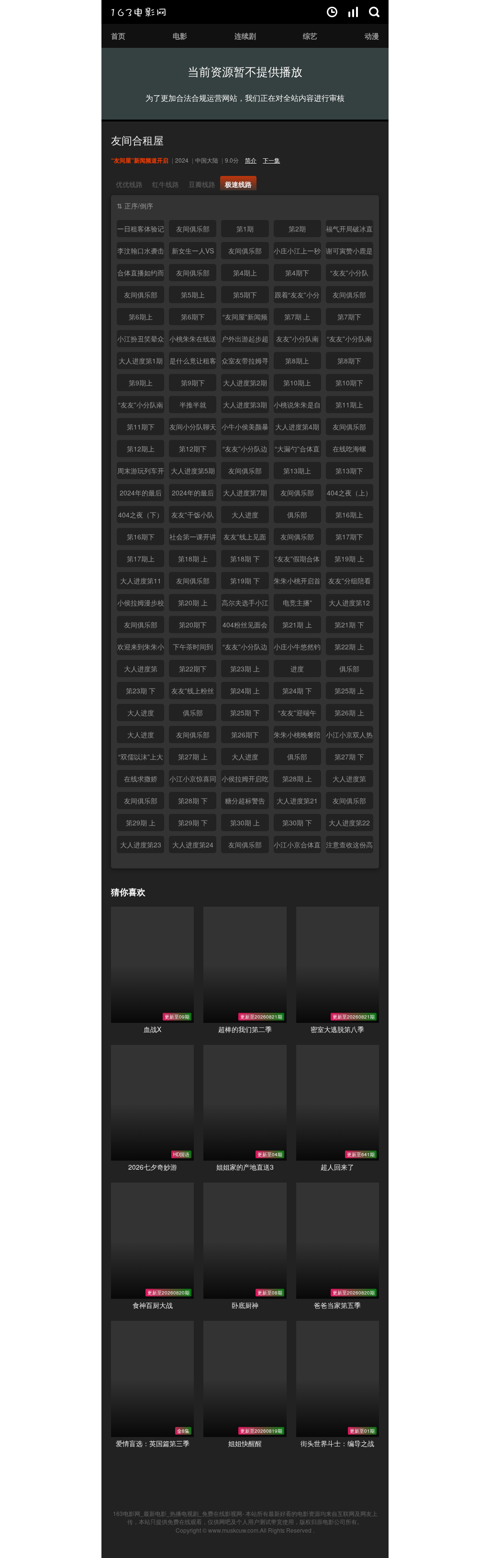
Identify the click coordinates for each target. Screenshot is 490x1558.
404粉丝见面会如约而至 (245, 626)
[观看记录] (332, 12)
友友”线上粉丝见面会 (192, 692)
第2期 (297, 228)
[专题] (353, 12)
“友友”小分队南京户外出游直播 (140, 406)
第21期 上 (297, 624)
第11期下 (141, 426)
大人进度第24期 (192, 846)
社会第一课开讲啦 (192, 538)
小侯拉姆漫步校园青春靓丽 (140, 604)
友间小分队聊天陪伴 (192, 428)
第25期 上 (349, 690)
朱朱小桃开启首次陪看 (297, 582)
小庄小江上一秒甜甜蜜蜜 (297, 252)
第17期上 (141, 558)
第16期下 (141, 536)
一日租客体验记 (140, 228)
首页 (118, 36)
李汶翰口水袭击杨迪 (140, 252)
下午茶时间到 (193, 646)
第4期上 (245, 272)
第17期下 (349, 536)
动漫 (372, 36)
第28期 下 (193, 800)
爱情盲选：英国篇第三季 (152, 1443)
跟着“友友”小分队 (297, 296)
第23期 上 (245, 668)
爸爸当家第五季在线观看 (337, 1241)
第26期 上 (349, 712)
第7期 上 (297, 316)
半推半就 (192, 404)
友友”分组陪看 (349, 580)
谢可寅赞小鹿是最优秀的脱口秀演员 (349, 252)
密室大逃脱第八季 (337, 1029)
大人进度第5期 (193, 470)
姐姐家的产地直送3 (245, 1167)
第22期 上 (349, 646)
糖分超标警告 (245, 800)
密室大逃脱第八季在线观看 (337, 965)
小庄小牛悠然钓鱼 (297, 648)
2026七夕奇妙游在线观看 (152, 1103)
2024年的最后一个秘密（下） (192, 494)
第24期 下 (297, 690)
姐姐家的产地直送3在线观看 (244, 1103)
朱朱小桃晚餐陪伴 (297, 736)
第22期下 (193, 668)
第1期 (245, 228)
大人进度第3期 (245, 404)
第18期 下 (245, 558)
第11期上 (349, 404)
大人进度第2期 (245, 382)
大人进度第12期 (349, 604)
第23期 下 (141, 690)
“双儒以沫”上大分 (140, 758)
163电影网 (138, 12)
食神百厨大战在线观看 (152, 1241)
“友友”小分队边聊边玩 (245, 450)
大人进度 (245, 514)
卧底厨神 (245, 1305)
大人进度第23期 (140, 846)
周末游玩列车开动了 (140, 472)
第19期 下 (245, 580)
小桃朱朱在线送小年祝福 (192, 340)
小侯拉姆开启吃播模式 (245, 780)
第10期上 (297, 382)
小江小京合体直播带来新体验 (297, 846)
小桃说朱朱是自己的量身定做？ (297, 406)
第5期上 (193, 294)
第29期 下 (193, 822)
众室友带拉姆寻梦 (245, 362)
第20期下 (193, 624)
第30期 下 (297, 822)
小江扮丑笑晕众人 (140, 340)
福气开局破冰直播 (349, 230)
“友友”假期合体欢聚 (297, 560)
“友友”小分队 (349, 272)
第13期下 (349, 470)
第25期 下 (245, 712)
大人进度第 (140, 668)
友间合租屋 (137, 139)
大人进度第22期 (349, 824)
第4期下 (297, 272)
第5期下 (245, 294)
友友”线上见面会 (244, 538)
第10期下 (349, 382)
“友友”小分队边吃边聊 (245, 648)
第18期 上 (193, 558)
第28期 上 (297, 778)
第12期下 (193, 448)
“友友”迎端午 (297, 712)
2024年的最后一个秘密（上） (140, 494)
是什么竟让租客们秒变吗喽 (192, 362)
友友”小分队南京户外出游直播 (297, 340)
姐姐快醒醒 (245, 1443)
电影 (180, 36)
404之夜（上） (349, 492)
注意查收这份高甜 (349, 846)
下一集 (271, 160)
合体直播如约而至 (140, 274)
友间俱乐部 (193, 228)
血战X (152, 1029)
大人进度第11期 (140, 582)
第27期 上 (193, 756)
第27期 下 (349, 756)
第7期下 (349, 316)
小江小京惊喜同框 (192, 780)
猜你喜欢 (128, 892)
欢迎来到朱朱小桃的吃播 (140, 648)
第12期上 (141, 448)
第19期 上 (349, 558)
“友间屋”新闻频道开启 (245, 318)
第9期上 (141, 382)
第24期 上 (245, 690)
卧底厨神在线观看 (244, 1241)
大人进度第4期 (297, 426)
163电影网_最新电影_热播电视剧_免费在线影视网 (177, 1513)
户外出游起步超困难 (245, 340)
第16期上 (349, 514)
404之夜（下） (140, 514)
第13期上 (297, 470)
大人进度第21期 (297, 802)
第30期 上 (245, 822)
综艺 (310, 36)
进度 (297, 668)
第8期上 (297, 360)
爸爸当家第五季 (337, 1305)
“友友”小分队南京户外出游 (349, 340)
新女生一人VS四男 (193, 252)
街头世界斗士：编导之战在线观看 (337, 1379)
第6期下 (193, 316)
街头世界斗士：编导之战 (337, 1443)
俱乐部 (297, 514)
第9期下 (193, 382)
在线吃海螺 (349, 448)
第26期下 (245, 734)
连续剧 (245, 36)
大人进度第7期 (245, 492)
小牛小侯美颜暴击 (245, 428)
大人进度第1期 (141, 360)
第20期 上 (193, 602)
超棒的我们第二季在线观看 (244, 965)
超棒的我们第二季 (245, 1029)
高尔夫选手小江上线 (245, 604)
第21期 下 (349, 624)
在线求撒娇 (140, 778)
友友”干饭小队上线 (192, 516)
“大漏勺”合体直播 (297, 450)
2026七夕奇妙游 (152, 1167)
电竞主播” (297, 602)
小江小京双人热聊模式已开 (349, 736)
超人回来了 (337, 1167)
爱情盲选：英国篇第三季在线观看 (152, 1379)
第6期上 (141, 316)
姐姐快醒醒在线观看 (244, 1379)
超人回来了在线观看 (337, 1103)
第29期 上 (141, 822)
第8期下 (349, 360)
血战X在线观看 (152, 965)
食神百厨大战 (153, 1305)
